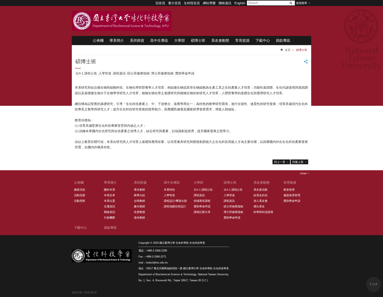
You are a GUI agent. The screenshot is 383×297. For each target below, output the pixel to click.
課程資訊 (119, 73)
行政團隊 (109, 217)
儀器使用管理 (291, 195)
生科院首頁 (192, 3)
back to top (373, 284)
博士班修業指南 (162, 73)
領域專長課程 (202, 200)
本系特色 (169, 189)
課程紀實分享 (202, 212)
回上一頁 (279, 161)
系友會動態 (220, 41)
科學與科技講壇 (263, 212)
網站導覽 (209, 3)
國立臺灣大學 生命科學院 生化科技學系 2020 (122, 21)
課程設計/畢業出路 (175, 200)
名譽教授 (139, 212)
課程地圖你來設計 (175, 206)
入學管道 (105, 73)
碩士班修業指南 (138, 73)
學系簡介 (117, 41)
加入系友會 (261, 200)
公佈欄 (98, 41)
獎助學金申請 (184, 73)
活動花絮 (79, 195)
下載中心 (263, 41)
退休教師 (139, 217)
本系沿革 (109, 195)
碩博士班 (198, 41)
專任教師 (139, 189)
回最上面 (297, 161)
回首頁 (160, 3)
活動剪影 (79, 200)
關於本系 (109, 189)
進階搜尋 (301, 3)
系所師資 (137, 41)
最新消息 (79, 189)
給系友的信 (261, 195)
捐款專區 (283, 41)
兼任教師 (139, 206)
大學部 (179, 41)
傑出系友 (259, 206)
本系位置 (109, 200)
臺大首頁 (174, 3)
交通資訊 (109, 206)
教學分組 (139, 195)
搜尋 (291, 3)
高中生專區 (159, 41)
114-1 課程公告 (86, 73)
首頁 (287, 49)
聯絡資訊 (225, 3)
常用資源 (242, 41)
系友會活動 (261, 189)
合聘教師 (139, 200)
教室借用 (289, 189)
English (239, 3)
